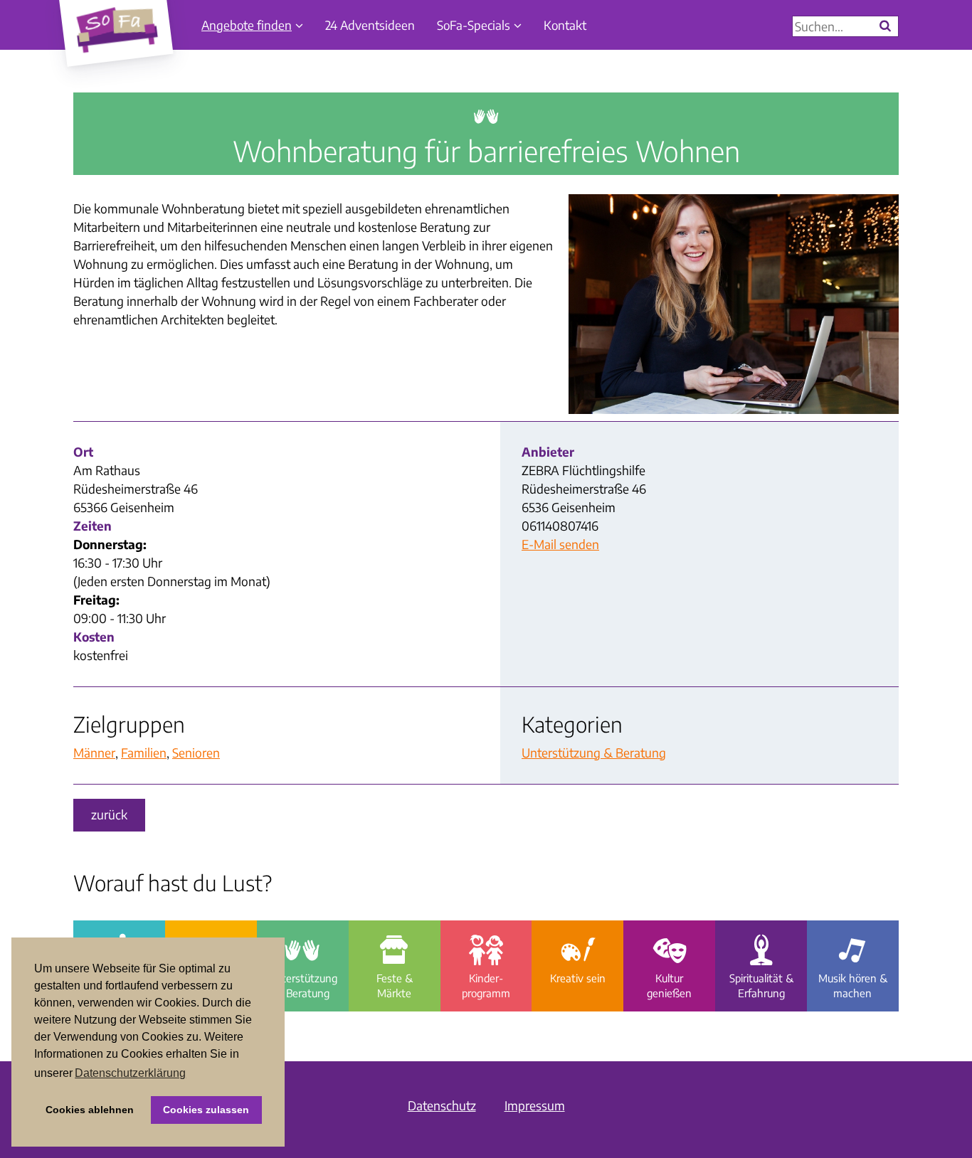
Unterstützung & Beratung (594, 752)
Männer (94, 752)
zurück (109, 814)
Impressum (535, 1105)
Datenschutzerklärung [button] (130, 1073)
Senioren (196, 752)
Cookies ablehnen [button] (90, 1109)
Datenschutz (442, 1105)
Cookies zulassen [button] (206, 1109)
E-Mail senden (560, 544)
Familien (144, 752)
